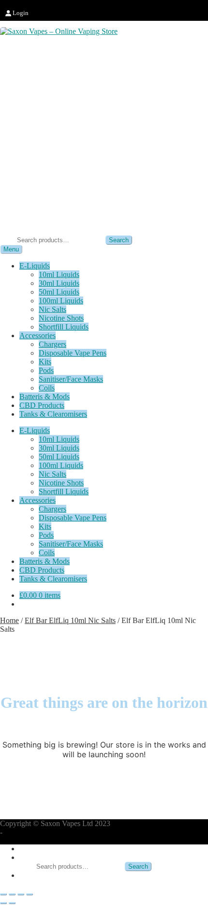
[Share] (20, 894)
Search (119, 240)
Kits (45, 362)
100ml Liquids (61, 300)
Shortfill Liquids (64, 327)
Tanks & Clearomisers (53, 414)
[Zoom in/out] (3, 894)
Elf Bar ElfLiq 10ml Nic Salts (70, 620)
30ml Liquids (59, 283)
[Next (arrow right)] (12, 903)
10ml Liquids (59, 274)
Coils (47, 388)
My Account (38, 848)
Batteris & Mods (44, 396)
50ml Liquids (59, 292)
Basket (32, 875)
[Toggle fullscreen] (12, 894)
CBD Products (41, 405)
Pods (46, 370)
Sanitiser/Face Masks (71, 379)
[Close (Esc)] (29, 894)
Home (9, 620)
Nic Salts (52, 309)
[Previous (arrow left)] (3, 903)
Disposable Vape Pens (72, 353)
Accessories (37, 335)
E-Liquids (34, 266)
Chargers (52, 344)
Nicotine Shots (61, 318)
